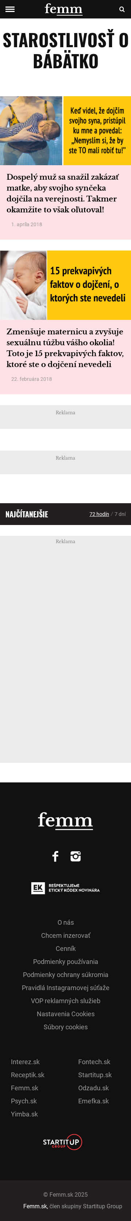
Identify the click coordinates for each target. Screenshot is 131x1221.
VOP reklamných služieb (65, 1001)
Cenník (66, 948)
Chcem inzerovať (65, 935)
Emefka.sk (93, 1101)
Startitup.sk (95, 1075)
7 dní (120, 514)
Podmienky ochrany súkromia (65, 974)
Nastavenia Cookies (66, 1014)
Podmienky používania (65, 961)
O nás (65, 922)
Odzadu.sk (93, 1088)
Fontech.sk (94, 1062)
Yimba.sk (24, 1114)
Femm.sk (24, 1088)
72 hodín (99, 514)
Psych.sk (24, 1101)
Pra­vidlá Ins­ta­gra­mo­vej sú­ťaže (66, 988)
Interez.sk (25, 1062)
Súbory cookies (66, 1027)
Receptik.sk (27, 1075)
